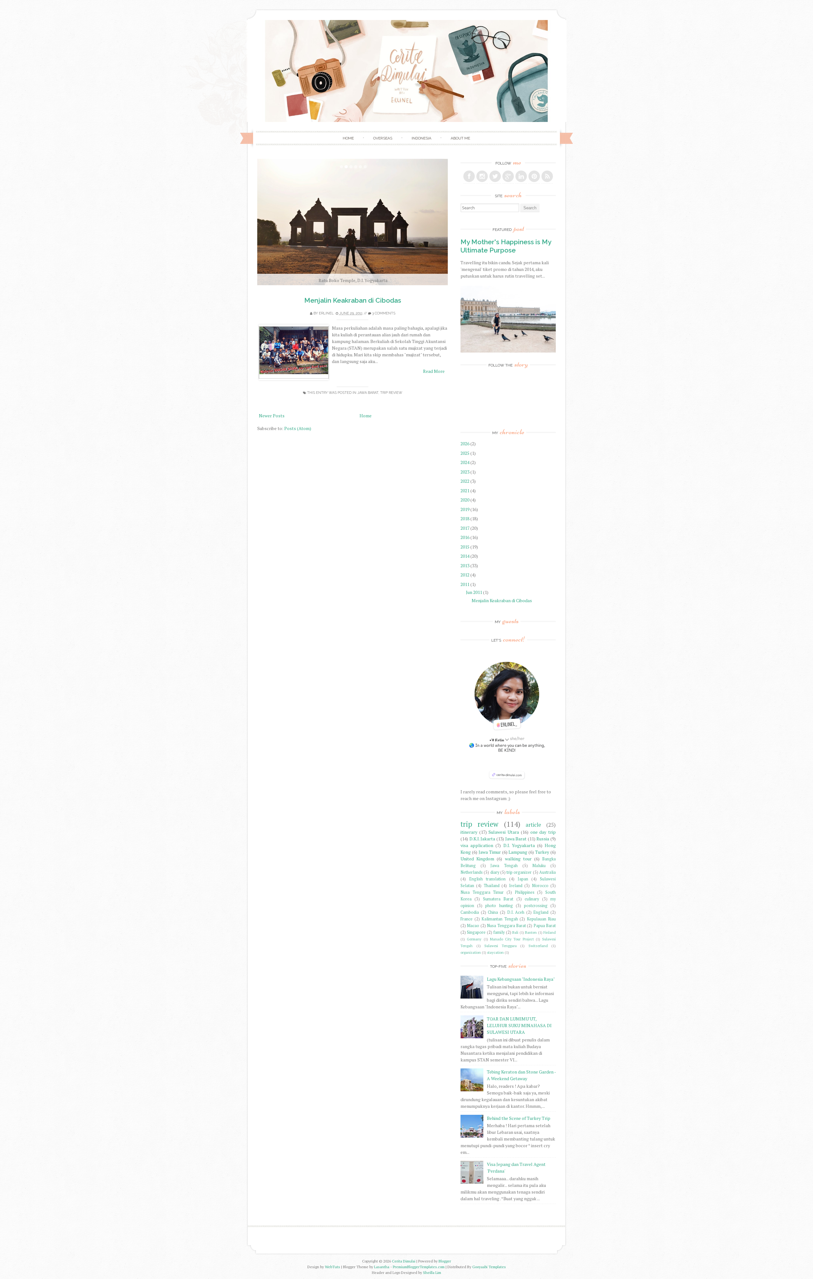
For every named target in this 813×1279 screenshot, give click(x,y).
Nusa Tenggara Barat (506, 925)
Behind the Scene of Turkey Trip (518, 1118)
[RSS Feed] (547, 176)
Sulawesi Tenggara (500, 945)
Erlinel (326, 313)
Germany (474, 939)
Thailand (492, 885)
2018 (465, 518)
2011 (465, 584)
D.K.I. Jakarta (482, 839)
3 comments (383, 313)
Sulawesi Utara (503, 832)
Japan (523, 879)
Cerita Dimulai (403, 1261)
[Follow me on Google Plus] (508, 176)
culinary (532, 899)
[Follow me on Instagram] (482, 176)
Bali (515, 932)
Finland (549, 932)
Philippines (524, 892)
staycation (495, 952)
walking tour (518, 859)
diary (494, 872)
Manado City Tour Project (512, 939)
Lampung (517, 852)
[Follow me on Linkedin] (521, 176)
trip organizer (519, 872)
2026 (465, 444)
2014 (465, 556)
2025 (465, 453)
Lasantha (381, 1266)
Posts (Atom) (297, 428)
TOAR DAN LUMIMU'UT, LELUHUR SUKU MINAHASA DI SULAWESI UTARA (519, 1025)
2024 (465, 462)
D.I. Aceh (516, 912)
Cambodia (469, 912)
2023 (465, 472)
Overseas (382, 138)
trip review (391, 393)
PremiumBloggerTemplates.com (419, 1266)
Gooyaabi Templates (489, 1266)
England (540, 912)
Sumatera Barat (498, 899)
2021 (465, 491)
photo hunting (499, 905)
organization (470, 952)
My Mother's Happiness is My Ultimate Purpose (505, 246)
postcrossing (536, 905)
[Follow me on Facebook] (469, 176)
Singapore (476, 932)
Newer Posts (272, 416)
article (533, 824)
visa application (476, 845)
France (466, 919)
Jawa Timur (490, 852)
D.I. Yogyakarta (519, 845)
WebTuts (332, 1266)
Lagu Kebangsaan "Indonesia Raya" (521, 979)
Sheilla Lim (432, 1272)
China (493, 912)
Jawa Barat (367, 393)
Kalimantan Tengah (499, 919)
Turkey (542, 852)
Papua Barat (545, 925)
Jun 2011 (474, 592)
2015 (465, 547)
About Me (460, 138)
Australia (547, 872)
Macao (473, 925)
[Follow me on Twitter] (495, 176)
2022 (465, 481)
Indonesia (421, 138)
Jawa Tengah (504, 865)
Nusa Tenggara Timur (482, 892)
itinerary (468, 832)
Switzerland (538, 945)
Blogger (445, 1261)
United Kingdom (477, 859)
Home (348, 138)
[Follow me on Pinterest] (534, 176)
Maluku (539, 865)
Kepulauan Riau (541, 919)
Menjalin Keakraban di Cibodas (352, 300)
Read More (434, 371)
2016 (465, 537)
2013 (465, 565)
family (499, 932)
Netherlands (471, 872)
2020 (465, 500)
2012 (465, 575)
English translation (487, 879)
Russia (542, 839)
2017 (465, 528)
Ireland (515, 885)
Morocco (540, 885)
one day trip (543, 832)
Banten (531, 932)
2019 (465, 509)
